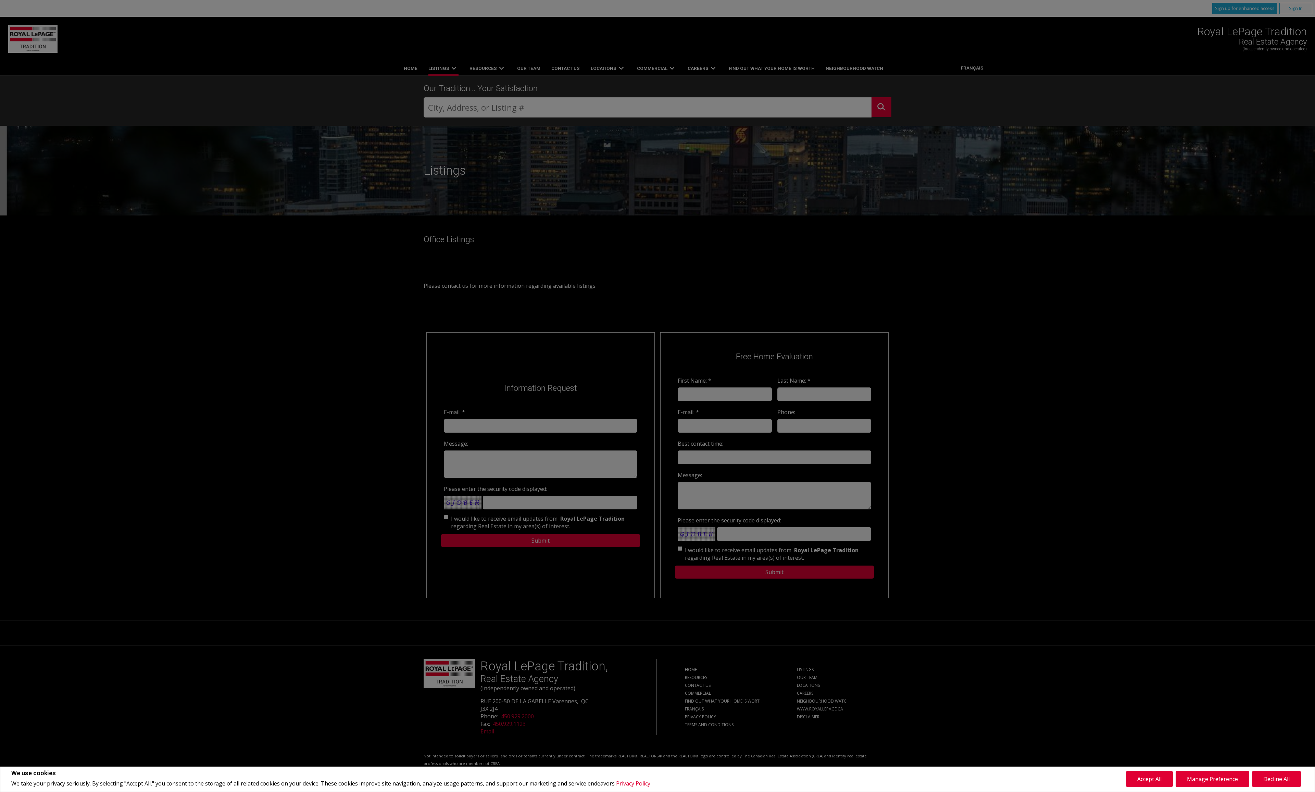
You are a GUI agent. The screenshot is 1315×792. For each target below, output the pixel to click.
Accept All (1149, 779)
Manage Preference (1212, 779)
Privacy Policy (633, 783)
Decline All (1276, 779)
